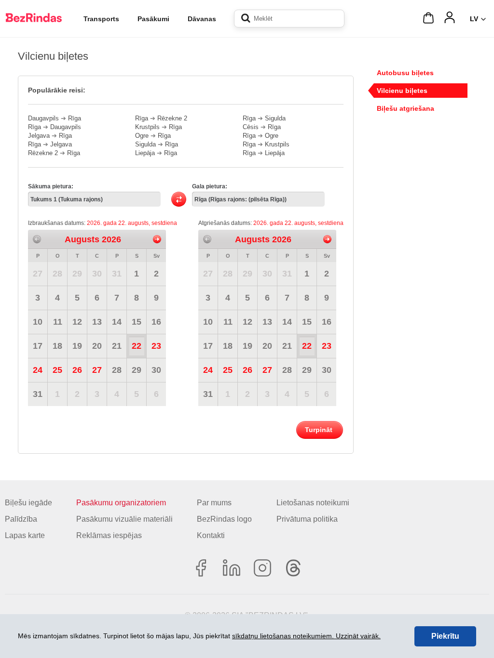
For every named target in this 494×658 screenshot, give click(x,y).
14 (117, 322)
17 (37, 346)
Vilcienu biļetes (402, 90)
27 (37, 273)
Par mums (214, 503)
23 (156, 346)
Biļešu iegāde (28, 503)
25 (57, 370)
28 (57, 273)
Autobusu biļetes (405, 73)
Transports (101, 19)
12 (77, 322)
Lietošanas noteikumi (312, 503)
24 (37, 370)
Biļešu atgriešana (405, 108)
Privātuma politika (307, 519)
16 (156, 322)
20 (97, 346)
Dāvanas (202, 19)
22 (136, 346)
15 (136, 322)
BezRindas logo (224, 519)
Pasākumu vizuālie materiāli (124, 519)
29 (77, 273)
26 (77, 370)
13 (97, 322)
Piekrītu (445, 636)
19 (77, 346)
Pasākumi (153, 19)
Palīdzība (21, 519)
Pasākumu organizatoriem (121, 503)
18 (57, 346)
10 (37, 322)
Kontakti (211, 535)
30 (97, 273)
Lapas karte (25, 535)
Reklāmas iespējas (109, 535)
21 (117, 346)
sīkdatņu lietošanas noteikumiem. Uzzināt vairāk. (306, 636)
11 (57, 322)
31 (117, 273)
